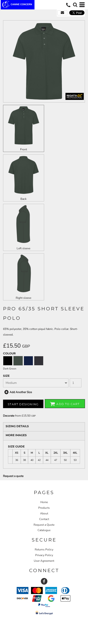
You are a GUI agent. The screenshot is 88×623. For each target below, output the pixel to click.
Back (23, 199)
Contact (44, 519)
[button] (75, 4)
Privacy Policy (44, 555)
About (44, 513)
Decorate (8, 416)
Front (23, 149)
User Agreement (44, 561)
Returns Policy (44, 549)
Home (44, 502)
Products (44, 508)
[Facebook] (44, 581)
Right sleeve (23, 298)
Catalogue (44, 530)
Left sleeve (23, 248)
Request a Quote (44, 525)
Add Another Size (21, 392)
